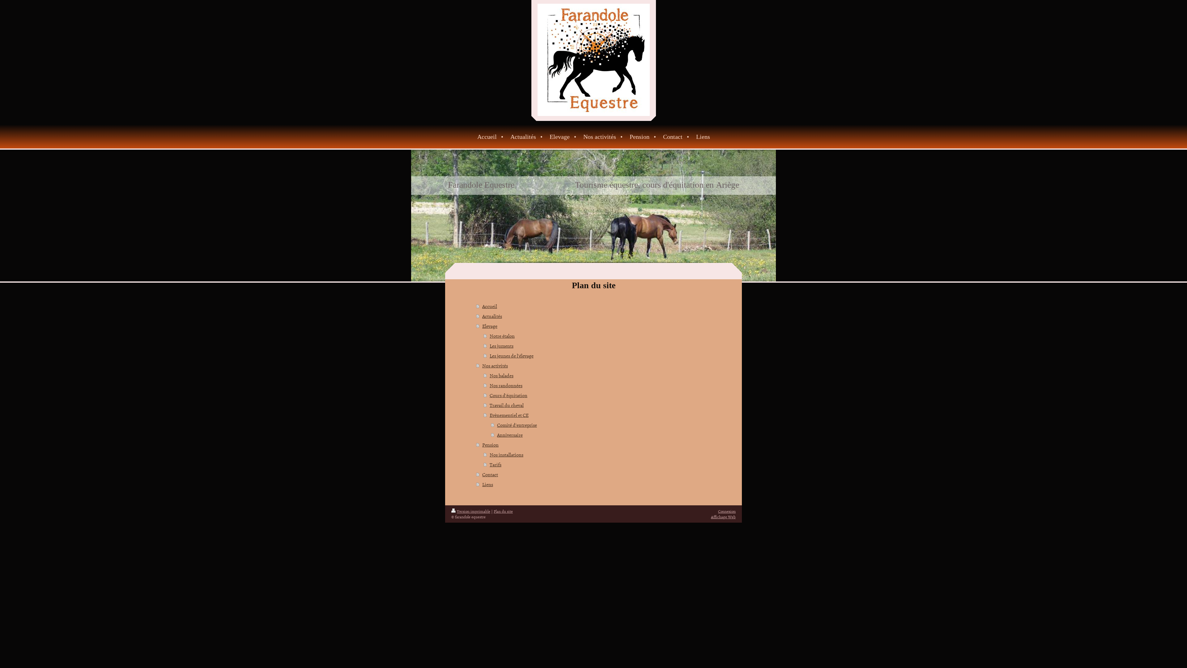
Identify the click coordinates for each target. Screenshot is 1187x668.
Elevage (489, 326)
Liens (487, 484)
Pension (490, 444)
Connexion (727, 511)
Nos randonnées (506, 385)
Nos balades (501, 375)
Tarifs (495, 464)
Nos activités (495, 365)
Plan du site (503, 511)
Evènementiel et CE (509, 415)
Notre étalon (502, 336)
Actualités (492, 316)
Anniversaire (510, 435)
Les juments (501, 345)
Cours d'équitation (508, 395)
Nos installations (506, 454)
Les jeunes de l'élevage (512, 355)
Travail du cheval (507, 405)
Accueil (489, 306)
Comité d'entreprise (517, 425)
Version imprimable (473, 511)
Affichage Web (723, 517)
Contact (490, 474)
